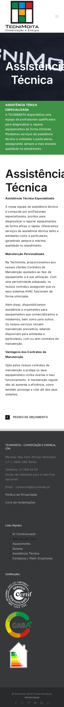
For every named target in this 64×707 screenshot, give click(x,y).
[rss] (41, 703)
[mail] (48, 703)
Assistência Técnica (25, 553)
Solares (17, 548)
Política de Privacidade (21, 494)
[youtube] (35, 703)
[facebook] (15, 703)
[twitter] (22, 703)
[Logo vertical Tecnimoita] (22, 2)
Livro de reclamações (20, 502)
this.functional (32, 697)
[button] (32, 417)
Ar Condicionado (24, 534)
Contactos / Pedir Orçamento (32, 558)
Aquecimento (21, 543)
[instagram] (28, 703)
